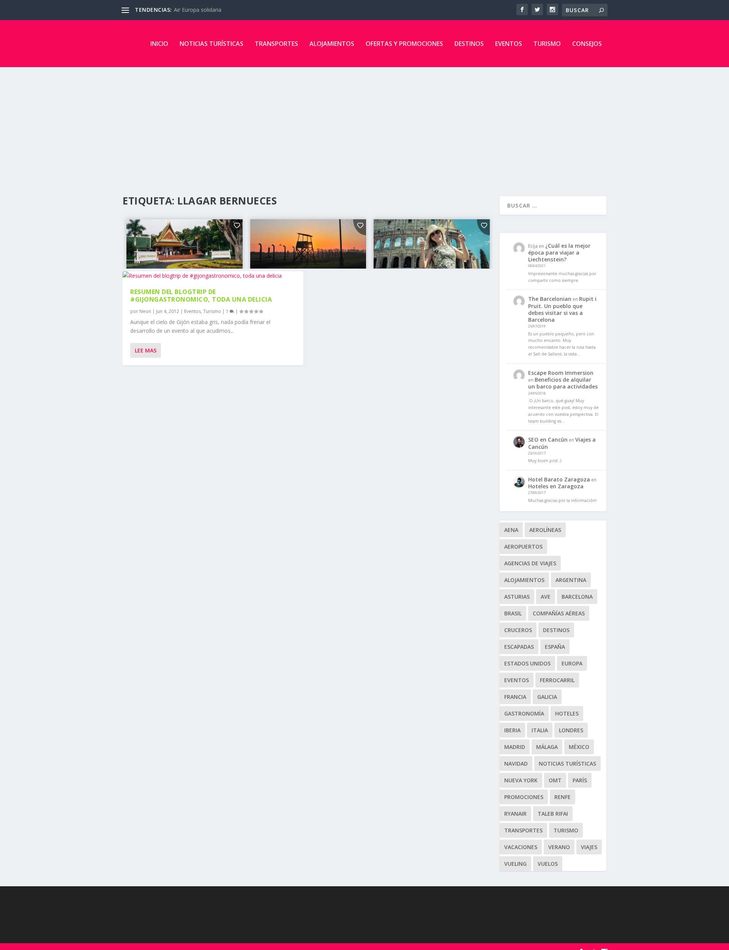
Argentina (570, 580)
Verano (559, 847)
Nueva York (521, 780)
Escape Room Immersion (560, 372)
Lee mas (145, 350)
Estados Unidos (527, 663)
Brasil (513, 613)
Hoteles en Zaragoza (556, 486)
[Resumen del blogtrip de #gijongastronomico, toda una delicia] (213, 275)
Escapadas (519, 646)
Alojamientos (331, 43)
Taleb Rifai (553, 813)
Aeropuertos (523, 546)
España (555, 646)
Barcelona (577, 596)
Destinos (469, 43)
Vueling (515, 863)
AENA (511, 529)
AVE (546, 596)
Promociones (523, 797)
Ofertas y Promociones (404, 43)
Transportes (276, 43)
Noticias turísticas (211, 43)
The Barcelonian (549, 298)
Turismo (547, 43)
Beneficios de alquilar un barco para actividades (563, 383)
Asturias (517, 596)
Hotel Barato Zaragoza (559, 479)
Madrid (514, 746)
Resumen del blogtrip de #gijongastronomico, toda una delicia (201, 296)
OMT (555, 780)
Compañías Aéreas (559, 613)
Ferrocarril (557, 680)
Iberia (512, 730)
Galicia (547, 696)
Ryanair (515, 813)
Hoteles (567, 713)
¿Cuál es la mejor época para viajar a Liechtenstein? (559, 252)
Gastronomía (524, 713)
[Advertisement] (364, 124)
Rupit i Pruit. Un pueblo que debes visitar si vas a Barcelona (562, 309)
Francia (515, 696)
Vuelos (548, 863)
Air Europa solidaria (197, 9)
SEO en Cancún (548, 439)
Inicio (159, 43)
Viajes (589, 847)
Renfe (562, 797)
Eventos (508, 43)
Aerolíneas (545, 529)
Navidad (516, 763)
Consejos (587, 43)
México (579, 746)
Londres (571, 730)
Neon (145, 311)
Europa (572, 663)
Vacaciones (520, 847)
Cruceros (518, 630)
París (580, 780)
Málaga (547, 746)
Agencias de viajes (530, 563)
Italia (540, 730)
